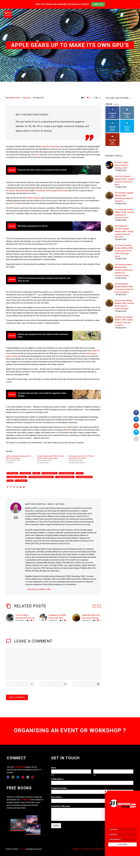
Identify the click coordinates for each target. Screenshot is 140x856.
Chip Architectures (67, 473)
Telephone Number (59, 788)
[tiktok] (22, 777)
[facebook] (8, 777)
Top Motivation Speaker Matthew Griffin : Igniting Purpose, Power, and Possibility (124, 321)
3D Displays (12, 473)
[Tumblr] (17, 487)
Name (54, 768)
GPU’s (37, 155)
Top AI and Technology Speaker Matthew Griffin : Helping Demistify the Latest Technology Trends (124, 250)
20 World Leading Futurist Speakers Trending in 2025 (121, 165)
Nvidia (14, 203)
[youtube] (32, 777)
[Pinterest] (14, 487)
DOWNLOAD (98, 4)
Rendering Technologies (65, 477)
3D (96, 188)
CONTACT (76, 849)
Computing (26, 98)
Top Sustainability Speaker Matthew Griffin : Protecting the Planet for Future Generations (124, 288)
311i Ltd (22, 849)
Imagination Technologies (50, 146)
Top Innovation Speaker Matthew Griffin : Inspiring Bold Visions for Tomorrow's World (124, 304)
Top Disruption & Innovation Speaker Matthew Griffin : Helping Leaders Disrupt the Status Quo (124, 231)
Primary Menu (134, 14)
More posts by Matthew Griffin (39, 589)
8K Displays (25, 473)
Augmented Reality (23, 191)
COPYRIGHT (85, 849)
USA (10, 480)
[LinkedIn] (20, 487)
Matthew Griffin (14, 98)
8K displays (10, 191)
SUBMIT (56, 826)
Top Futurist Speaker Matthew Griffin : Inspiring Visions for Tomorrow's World (124, 180)
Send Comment (17, 697)
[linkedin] (18, 777)
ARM (68, 430)
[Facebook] (7, 487)
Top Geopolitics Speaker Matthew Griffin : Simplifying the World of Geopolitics (124, 197)
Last (94, 775)
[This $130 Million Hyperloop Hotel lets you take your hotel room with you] (10, 618)
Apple (36, 473)
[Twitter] (11, 487)
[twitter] (27, 777)
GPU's (80, 473)
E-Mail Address (58, 779)
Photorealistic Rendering (44, 191)
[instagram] (13, 777)
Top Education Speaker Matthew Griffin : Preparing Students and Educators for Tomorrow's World (124, 270)
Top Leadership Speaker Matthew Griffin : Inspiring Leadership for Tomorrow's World (124, 213)
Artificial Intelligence (34, 198)
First (52, 775)
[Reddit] (24, 487)
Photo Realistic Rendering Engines (41, 477)
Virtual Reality (62, 191)
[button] (94, 606)
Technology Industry (84, 477)
